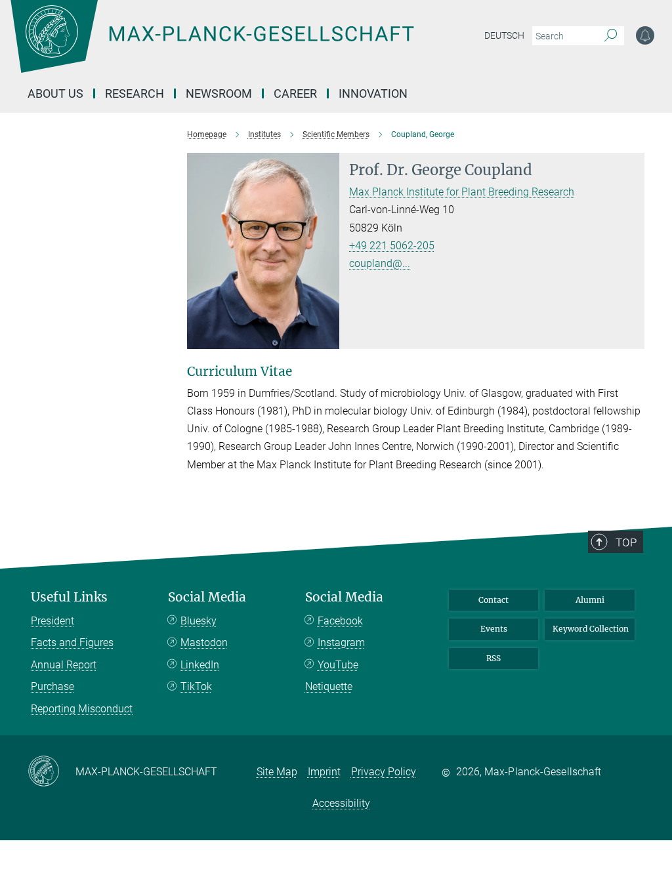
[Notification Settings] (645, 35)
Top (626, 542)
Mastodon (204, 642)
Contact (493, 600)
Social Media (207, 597)
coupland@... (379, 263)
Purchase (52, 686)
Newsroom (219, 93)
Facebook (340, 621)
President (52, 621)
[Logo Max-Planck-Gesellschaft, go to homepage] (245, 46)
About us (55, 93)
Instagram (341, 642)
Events (493, 629)
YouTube (338, 665)
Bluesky (198, 621)
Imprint (324, 771)
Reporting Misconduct (82, 709)
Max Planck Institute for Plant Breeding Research (461, 192)
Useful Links (69, 597)
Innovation (373, 93)
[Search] (610, 36)
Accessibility (341, 803)
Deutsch (504, 35)
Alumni (590, 600)
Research (134, 93)
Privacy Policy (383, 771)
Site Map (277, 771)
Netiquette (328, 686)
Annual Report (63, 665)
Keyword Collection (591, 629)
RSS (493, 658)
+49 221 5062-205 (391, 245)
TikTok (196, 686)
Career (295, 93)
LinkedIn (199, 665)
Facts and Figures (72, 642)
